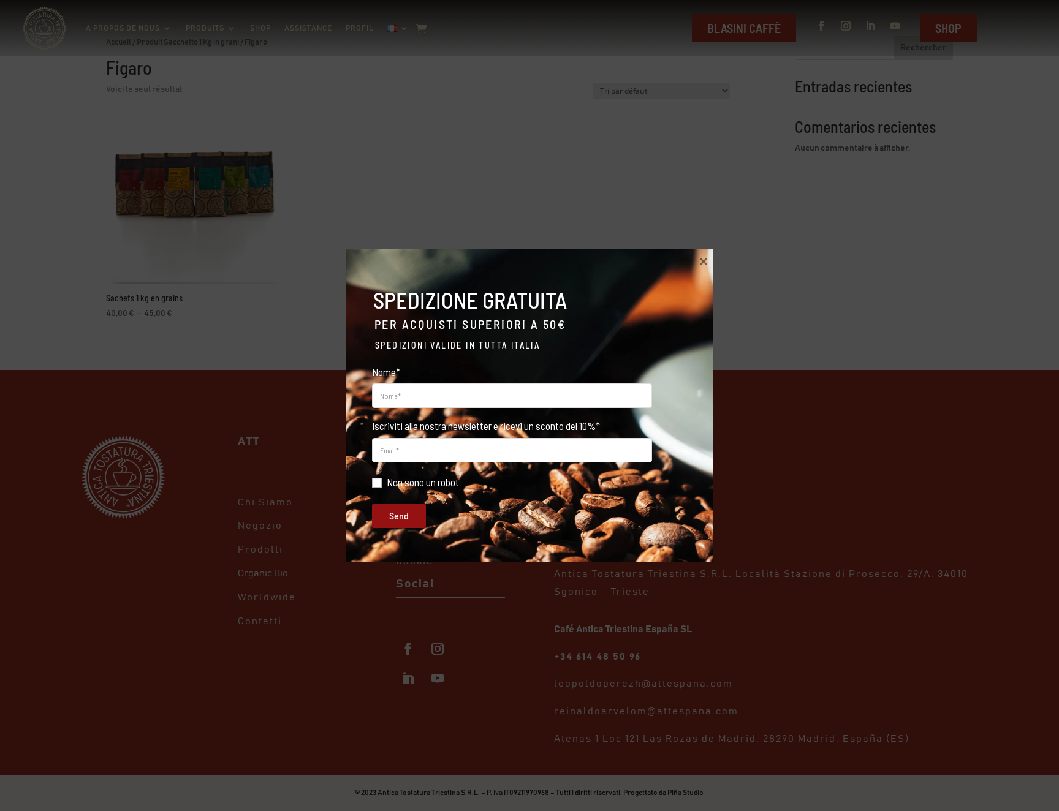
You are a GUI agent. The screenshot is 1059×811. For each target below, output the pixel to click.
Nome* (386, 372)
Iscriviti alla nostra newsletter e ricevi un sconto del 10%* (486, 426)
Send (399, 515)
